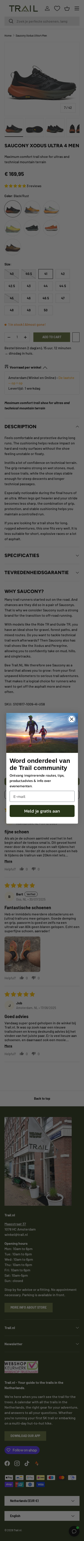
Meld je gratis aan (42, 811)
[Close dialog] (71, 719)
